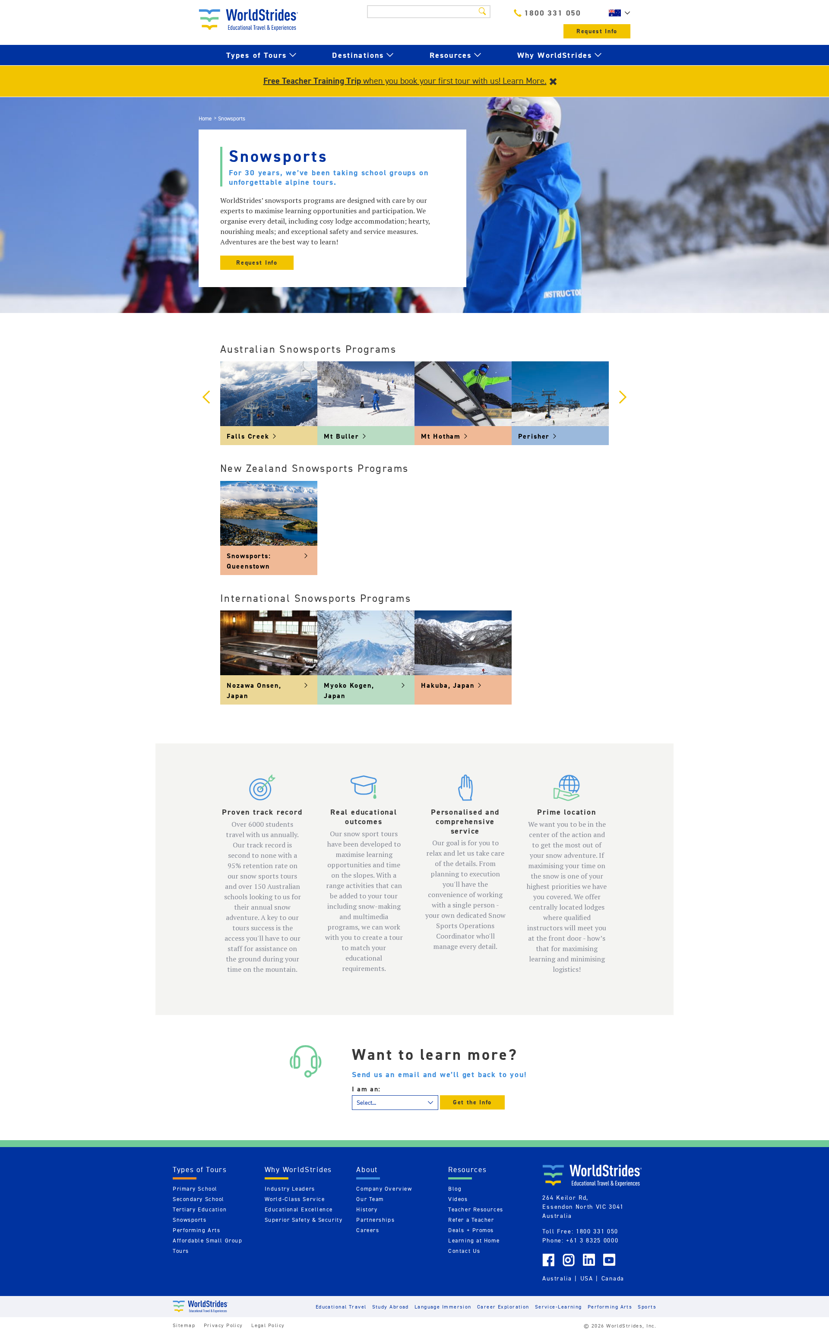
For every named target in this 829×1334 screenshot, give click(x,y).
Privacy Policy (223, 1325)
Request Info (596, 31)
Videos (458, 1199)
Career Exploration (503, 1306)
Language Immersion (442, 1306)
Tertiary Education (200, 1209)
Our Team (369, 1199)
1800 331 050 (552, 13)
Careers (367, 1230)
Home (205, 118)
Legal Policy (268, 1325)
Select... (366, 1102)
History (366, 1209)
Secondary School (199, 1199)
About (367, 1169)
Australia (557, 1278)
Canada (612, 1278)
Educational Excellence (299, 1209)
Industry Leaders (290, 1188)
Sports (647, 1306)
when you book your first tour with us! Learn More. (405, 80)
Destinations (358, 55)
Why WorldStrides (554, 55)
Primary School (195, 1188)
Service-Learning (558, 1306)
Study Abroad (390, 1306)
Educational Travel (341, 1306)
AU (617, 13)
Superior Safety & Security (304, 1220)
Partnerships (375, 1220)
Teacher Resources (475, 1209)
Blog (455, 1188)
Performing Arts (196, 1230)
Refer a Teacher (471, 1220)
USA (586, 1278)
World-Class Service (295, 1199)
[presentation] (206, 397)
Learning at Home (474, 1240)
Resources (450, 55)
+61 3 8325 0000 (592, 1240)
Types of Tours (256, 55)
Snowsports (190, 1220)
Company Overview (384, 1188)
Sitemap (184, 1325)
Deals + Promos (471, 1230)
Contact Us (464, 1251)
